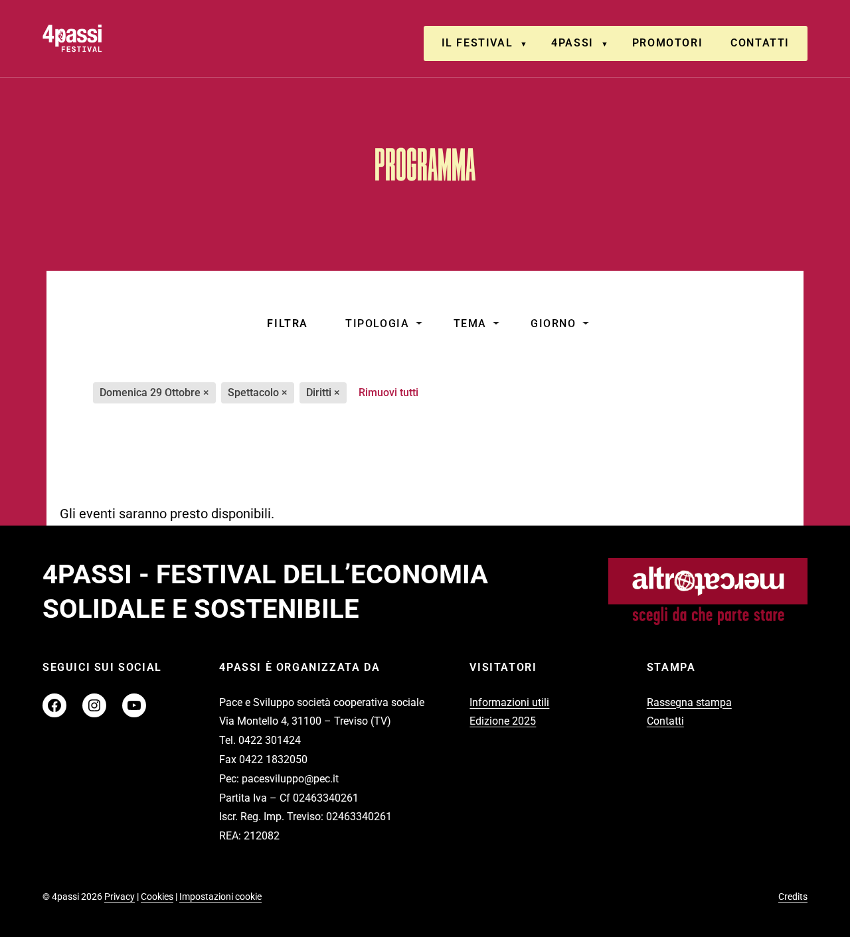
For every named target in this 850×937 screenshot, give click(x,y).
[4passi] (109, 38)
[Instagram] (94, 705)
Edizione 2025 (502, 721)
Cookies (157, 896)
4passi (572, 42)
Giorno (553, 323)
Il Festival (477, 42)
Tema (470, 323)
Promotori (667, 42)
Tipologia (377, 323)
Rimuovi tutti (388, 392)
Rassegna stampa (689, 702)
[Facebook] (54, 705)
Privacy (119, 896)
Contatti (760, 42)
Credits (793, 896)
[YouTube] (134, 705)
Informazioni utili (509, 702)
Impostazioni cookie (220, 896)
